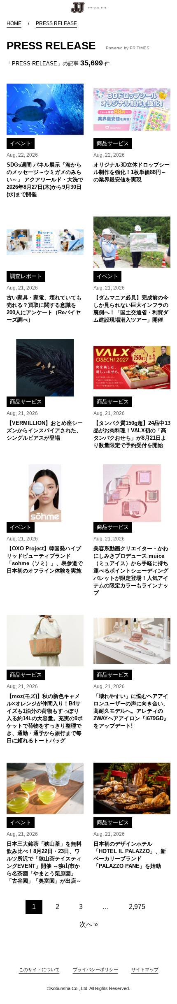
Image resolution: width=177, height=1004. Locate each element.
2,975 (137, 906)
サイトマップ (144, 969)
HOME (14, 23)
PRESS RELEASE (56, 23)
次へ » (88, 924)
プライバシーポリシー (95, 969)
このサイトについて (39, 969)
